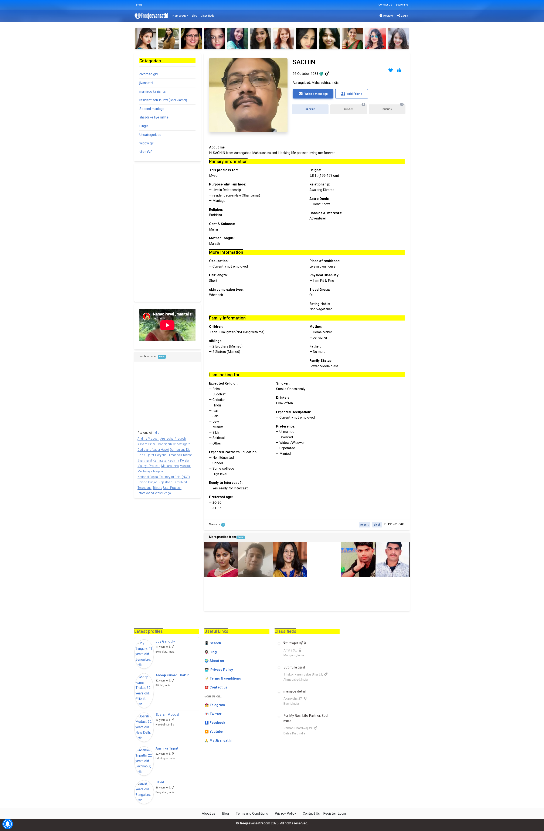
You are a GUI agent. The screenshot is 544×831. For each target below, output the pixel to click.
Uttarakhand (145, 493)
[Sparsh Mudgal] (144, 727)
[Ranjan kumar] (324, 559)
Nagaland (159, 471)
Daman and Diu (180, 449)
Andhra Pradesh (148, 438)
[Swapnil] (147, 414)
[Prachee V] (398, 38)
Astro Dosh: (319, 199)
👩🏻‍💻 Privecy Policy (218, 670)
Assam (142, 444)
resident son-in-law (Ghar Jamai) (163, 100)
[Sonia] (145, 38)
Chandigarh (164, 444)
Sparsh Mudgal (167, 715)
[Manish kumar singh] (392, 594)
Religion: (216, 210)
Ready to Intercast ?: (225, 483)
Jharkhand (144, 460)
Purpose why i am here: (227, 184)
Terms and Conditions (252, 813)
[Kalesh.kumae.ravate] (358, 594)
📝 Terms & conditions (222, 678)
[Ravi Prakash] (392, 559)
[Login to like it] (399, 70)
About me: (217, 147)
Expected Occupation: (293, 412)
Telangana (144, 487)
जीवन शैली (145, 152)
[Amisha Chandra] (147, 373)
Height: (315, 170)
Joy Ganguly (165, 641)
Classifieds (207, 15)
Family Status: (320, 361)
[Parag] (147, 393)
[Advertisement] (167, 232)
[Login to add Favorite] (390, 70)
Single (144, 126)
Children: (216, 327)
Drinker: (282, 398)
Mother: (315, 327)
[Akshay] (289, 594)
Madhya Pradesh (148, 466)
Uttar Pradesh (172, 487)
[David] (144, 792)
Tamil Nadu (180, 482)
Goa (140, 455)
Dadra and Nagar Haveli (153, 449)
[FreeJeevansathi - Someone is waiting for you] (151, 15)
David (160, 782)
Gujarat (149, 455)
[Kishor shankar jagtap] (187, 393)
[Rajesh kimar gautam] (255, 594)
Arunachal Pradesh (173, 438)
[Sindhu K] (260, 38)
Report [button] (364, 524)
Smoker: (283, 383)
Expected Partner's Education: (233, 452)
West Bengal (163, 493)
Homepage (179, 15)
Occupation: (218, 261)
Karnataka (160, 460)
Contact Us (385, 4)
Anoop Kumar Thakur (172, 675)
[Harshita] (352, 38)
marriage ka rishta (152, 92)
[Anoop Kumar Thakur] (144, 690)
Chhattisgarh (181, 444)
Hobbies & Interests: (325, 213)
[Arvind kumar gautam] (358, 559)
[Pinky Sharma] (329, 38)
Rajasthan (165, 482)
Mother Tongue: (222, 238)
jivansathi (146, 83)
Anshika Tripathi (168, 748)
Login (404, 15)
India (240, 537)
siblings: (215, 341)
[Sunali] (214, 38)
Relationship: (319, 184)
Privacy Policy (285, 813)
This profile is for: (223, 170)
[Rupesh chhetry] (255, 559)
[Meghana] (375, 38)
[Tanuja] (168, 38)
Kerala (184, 460)
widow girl (146, 143)
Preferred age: (221, 497)
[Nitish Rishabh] (167, 373)
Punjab (152, 482)
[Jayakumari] (306, 38)
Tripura (157, 487)
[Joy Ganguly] (144, 654)
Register (388, 15)
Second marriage (151, 109)
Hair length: (218, 275)
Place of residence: (324, 261)
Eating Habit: (319, 304)
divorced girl (148, 74)
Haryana (161, 455)
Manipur (185, 466)
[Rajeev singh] (167, 393)
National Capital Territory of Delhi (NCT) (163, 477)
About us (208, 813)
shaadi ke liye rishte (154, 117)
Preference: (285, 426)
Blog (139, 4)
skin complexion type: (226, 290)
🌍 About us (214, 661)
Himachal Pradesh (180, 455)
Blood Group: (319, 290)
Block (377, 524)
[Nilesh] (167, 414)
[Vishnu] (187, 373)
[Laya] (324, 594)
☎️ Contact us (215, 687)
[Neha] (237, 38)
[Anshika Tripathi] (144, 761)
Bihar (151, 444)
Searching (401, 4)
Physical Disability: (324, 275)
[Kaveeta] (289, 559)
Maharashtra (170, 466)
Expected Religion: (223, 383)
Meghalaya (144, 471)
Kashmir (173, 460)
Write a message (316, 94)
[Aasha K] (221, 559)
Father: (315, 346)
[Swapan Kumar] (187, 414)
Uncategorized (150, 135)
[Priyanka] (221, 594)
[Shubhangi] (191, 38)
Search (215, 643)
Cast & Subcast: (222, 224)
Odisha (142, 482)
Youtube (216, 732)
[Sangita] (283, 38)
